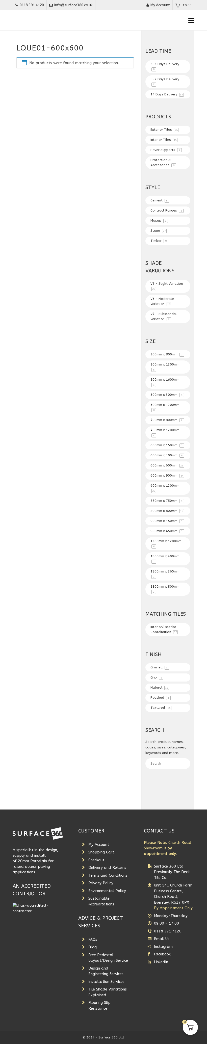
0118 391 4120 (32, 5)
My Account (160, 5)
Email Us (161, 938)
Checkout (96, 860)
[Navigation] (191, 20)
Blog (92, 947)
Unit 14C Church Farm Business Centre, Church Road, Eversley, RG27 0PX (173, 896)
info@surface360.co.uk (73, 5)
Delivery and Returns (107, 867)
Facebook (162, 954)
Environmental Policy (107, 891)
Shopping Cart (101, 852)
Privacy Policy (100, 883)
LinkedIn (161, 962)
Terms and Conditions (107, 875)
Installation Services (106, 981)
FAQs (92, 939)
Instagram (163, 946)
